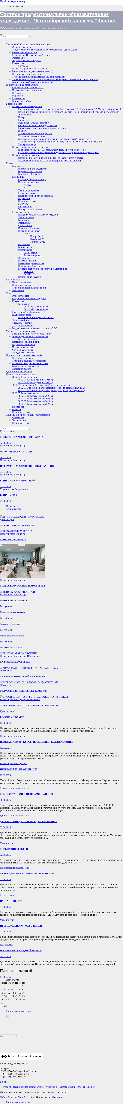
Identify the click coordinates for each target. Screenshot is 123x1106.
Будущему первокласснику (32, 179)
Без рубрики (6, 606)
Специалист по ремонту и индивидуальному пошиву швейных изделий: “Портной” (61, 141)
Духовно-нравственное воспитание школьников (42, 268)
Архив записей (13, 509)
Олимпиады (24, 258)
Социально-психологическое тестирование (28, 415)
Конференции (25, 206)
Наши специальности (23, 282)
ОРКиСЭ (28, 271)
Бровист (22, 131)
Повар (21, 117)
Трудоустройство (20, 320)
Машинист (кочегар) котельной (34, 122)
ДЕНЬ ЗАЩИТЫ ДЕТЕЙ (14, 849)
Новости (16, 409)
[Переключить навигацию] (1, 34)
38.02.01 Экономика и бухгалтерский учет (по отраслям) (41, 385)
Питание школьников (29, 231)
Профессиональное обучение (27, 106)
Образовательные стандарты (26, 60)
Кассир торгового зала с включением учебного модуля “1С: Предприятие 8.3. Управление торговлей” (70, 109)
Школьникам (18, 98)
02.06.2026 (5, 855)
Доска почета (25, 225)
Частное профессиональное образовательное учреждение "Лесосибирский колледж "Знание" (47, 1087)
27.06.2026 (5, 501)
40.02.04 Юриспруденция (25, 377)
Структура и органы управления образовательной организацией (45, 49)
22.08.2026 (5, 443)
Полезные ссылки (27, 201)
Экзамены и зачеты (22, 323)
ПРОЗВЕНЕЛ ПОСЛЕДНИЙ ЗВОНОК (21, 950)
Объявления (24, 223)
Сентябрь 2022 (37, 241)
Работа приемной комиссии (12, 636)
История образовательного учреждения (38, 214)
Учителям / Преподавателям (20, 331)
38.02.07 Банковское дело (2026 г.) (35, 396)
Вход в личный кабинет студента (29, 298)
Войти (3, 1081)
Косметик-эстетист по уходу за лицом (37, 125)
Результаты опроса (27, 339)
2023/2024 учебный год (36, 306)
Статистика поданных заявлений (29, 287)
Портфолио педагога (22, 347)
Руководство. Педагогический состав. (31, 55)
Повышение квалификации (26, 155)
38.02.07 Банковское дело (25, 393)
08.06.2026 (5, 800)
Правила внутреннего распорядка (35, 195)
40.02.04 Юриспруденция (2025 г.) (35, 379)
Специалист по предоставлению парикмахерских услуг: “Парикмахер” (54, 139)
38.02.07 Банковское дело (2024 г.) (35, 401)
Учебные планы (26, 217)
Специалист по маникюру (31, 136)
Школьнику (18, 177)
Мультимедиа (25, 250)
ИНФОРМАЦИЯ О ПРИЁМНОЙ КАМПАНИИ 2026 (23, 676)
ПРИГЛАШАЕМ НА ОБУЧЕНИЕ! (15, 662)
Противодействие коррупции (27, 74)
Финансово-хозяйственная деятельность (32, 82)
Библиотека (24, 244)
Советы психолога (21, 369)
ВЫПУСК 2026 (8, 495)
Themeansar (57, 1097)
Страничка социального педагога (29, 360)
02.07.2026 (5, 486)
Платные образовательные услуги (29, 68)
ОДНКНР (29, 274)
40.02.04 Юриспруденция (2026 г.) (35, 382)
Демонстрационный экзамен (20, 374)
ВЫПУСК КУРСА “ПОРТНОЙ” (18, 480)
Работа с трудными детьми (25, 366)
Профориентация (27, 260)
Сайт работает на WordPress (14, 1097)
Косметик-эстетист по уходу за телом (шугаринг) (43, 128)
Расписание (24, 220)
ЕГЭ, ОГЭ (29, 187)
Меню (27, 233)
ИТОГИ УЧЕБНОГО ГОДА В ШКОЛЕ (21, 925)
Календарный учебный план (26, 312)
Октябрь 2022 (37, 239)
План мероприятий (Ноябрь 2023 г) (36, 317)
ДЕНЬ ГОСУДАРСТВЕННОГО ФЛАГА (22, 437)
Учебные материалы (28, 190)
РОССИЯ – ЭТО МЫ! (12, 717)
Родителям (17, 95)
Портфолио (24, 198)
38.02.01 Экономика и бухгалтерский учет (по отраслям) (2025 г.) (51, 390)
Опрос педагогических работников (30, 336)
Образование (18, 58)
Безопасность (25, 247)
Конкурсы (23, 204)
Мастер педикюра (27, 144)
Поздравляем (21, 489)
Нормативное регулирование (27, 90)
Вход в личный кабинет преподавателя (32, 333)
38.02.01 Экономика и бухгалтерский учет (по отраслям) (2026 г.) (51, 387)
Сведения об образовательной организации (28, 44)
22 (20, 996)
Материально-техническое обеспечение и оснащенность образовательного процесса (55, 79)
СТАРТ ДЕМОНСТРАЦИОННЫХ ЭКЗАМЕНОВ (27, 873)
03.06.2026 (5, 827)
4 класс (27, 185)
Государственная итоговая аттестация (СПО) (35, 328)
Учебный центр (14, 103)
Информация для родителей (32, 168)
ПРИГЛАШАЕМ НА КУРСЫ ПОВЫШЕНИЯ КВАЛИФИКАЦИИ (36, 742)
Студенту (11, 293)
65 (9, 977)
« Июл (3, 1006)
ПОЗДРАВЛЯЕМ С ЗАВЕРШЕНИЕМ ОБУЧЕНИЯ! (28, 466)
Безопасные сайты (21, 101)
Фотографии (30, 252)
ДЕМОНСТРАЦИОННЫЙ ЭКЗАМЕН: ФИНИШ (26, 794)
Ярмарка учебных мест (10, 624)
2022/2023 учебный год (36, 309)
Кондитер (23, 120)
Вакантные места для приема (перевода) (32, 71)
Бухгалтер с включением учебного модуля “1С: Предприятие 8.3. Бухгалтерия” (58, 152)
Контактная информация (24, 52)
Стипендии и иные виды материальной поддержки (38, 76)
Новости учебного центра (13, 445)
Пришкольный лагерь (29, 266)
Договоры (23, 66)
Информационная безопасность (22, 85)
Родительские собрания (30, 171)
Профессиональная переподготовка (30, 147)
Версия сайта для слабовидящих (24, 1056)
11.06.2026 (5, 748)
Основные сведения (22, 47)
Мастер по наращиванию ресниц (35, 133)
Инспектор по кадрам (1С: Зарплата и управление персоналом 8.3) (52, 149)
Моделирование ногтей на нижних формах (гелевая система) (49, 160)
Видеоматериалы (33, 255)
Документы (18, 63)
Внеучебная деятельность (31, 263)
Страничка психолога (23, 358)
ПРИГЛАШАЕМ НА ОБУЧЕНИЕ (18, 769)
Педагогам (17, 93)
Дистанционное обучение (19, 371)
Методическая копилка (24, 352)
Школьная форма (26, 193)
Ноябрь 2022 (36, 236)
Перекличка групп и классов (12, 612)
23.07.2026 (5, 472)
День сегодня (7, 431)
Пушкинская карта (21, 314)
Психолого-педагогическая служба (24, 355)
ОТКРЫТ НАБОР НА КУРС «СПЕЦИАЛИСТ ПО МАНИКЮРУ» (29, 705)
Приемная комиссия (22, 285)
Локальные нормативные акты (28, 87)
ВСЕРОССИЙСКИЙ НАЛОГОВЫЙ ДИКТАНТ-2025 (23, 691)
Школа (9, 163)
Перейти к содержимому (12, 1)
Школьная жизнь (20, 212)
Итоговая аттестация (28, 182)
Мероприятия (7, 489)
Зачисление (18, 290)
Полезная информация (29, 277)
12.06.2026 (5, 723)
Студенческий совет (22, 325)
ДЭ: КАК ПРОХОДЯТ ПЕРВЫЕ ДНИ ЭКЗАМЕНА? (28, 821)
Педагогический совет (23, 344)
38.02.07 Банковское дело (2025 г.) (35, 398)
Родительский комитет (29, 174)
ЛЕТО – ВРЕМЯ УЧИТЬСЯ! (16, 451)
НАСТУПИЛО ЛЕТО (11, 901)
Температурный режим (30, 209)
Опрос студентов (20, 296)
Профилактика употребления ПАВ (30, 363)
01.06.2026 (5, 907)
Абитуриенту (13, 279)
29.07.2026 (5, 457)
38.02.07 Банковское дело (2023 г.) (35, 404)
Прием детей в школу (29, 228)
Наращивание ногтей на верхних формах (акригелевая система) (51, 158)
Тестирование (19, 420)
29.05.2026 (5, 956)
